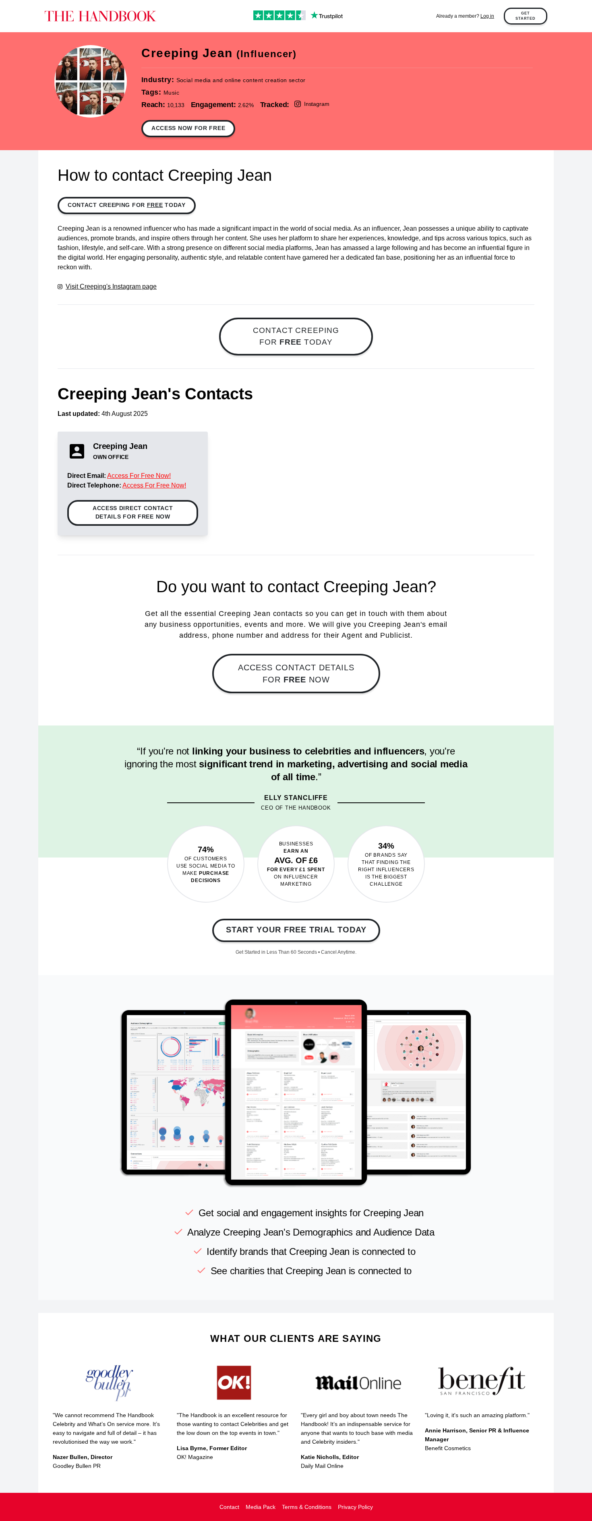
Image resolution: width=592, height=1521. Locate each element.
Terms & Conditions (306, 1507)
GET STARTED (525, 16)
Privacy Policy (355, 1507)
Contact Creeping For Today (127, 205)
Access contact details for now (296, 673)
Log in (487, 16)
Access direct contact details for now (133, 512)
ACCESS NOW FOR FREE (188, 128)
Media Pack (260, 1507)
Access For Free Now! (139, 475)
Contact (229, 1507)
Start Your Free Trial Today (296, 929)
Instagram (316, 104)
